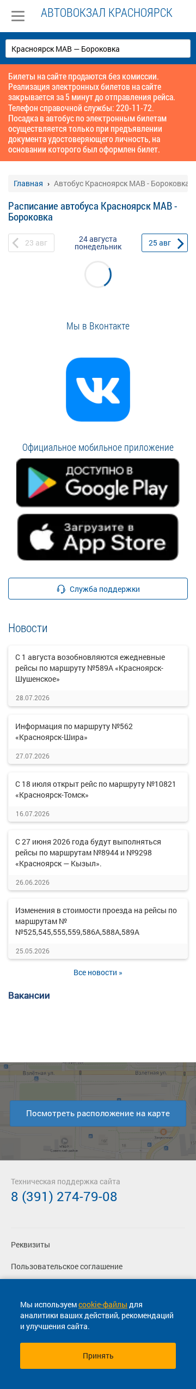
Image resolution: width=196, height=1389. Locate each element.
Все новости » (98, 972)
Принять (98, 1355)
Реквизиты (30, 1244)
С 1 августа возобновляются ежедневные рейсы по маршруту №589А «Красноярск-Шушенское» (90, 668)
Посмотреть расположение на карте (98, 1112)
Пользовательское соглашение (66, 1266)
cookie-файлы (102, 1304)
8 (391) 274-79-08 (64, 1196)
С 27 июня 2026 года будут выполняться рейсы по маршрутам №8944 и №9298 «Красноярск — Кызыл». (88, 852)
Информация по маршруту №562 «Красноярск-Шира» (74, 731)
